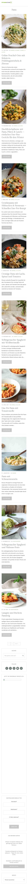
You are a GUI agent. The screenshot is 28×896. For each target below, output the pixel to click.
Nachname (14, 809)
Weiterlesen (6, 82)
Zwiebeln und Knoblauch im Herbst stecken (14, 861)
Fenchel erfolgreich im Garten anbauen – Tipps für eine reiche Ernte (14, 852)
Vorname (14, 801)
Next (17, 643)
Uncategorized (17, 541)
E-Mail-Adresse (14, 817)
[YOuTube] (17, 668)
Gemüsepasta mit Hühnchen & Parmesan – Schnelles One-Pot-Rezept (14, 206)
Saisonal (17, 50)
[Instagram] (14, 668)
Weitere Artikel (14, 866)
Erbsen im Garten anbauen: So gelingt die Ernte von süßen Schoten (14, 843)
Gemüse (13, 50)
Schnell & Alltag (18, 125)
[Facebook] (6, 668)
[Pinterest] (10, 668)
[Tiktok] (21, 668)
